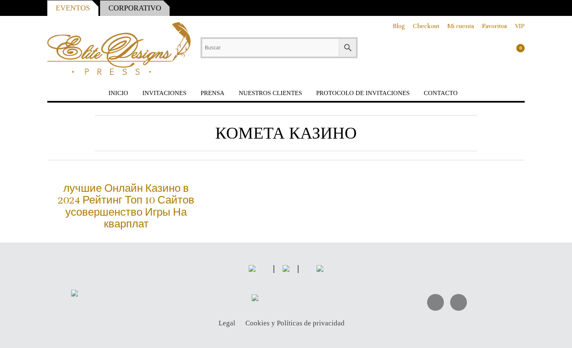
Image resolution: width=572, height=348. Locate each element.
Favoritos (494, 26)
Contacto (441, 93)
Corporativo (134, 8)
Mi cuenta (460, 26)
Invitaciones (164, 93)
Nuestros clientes (270, 93)
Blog (399, 26)
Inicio (118, 93)
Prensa (212, 93)
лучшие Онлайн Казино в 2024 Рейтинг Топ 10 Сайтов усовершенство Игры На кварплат (126, 206)
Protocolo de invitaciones (363, 93)
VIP (520, 26)
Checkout (426, 26)
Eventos (73, 8)
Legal (227, 323)
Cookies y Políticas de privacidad (295, 323)
